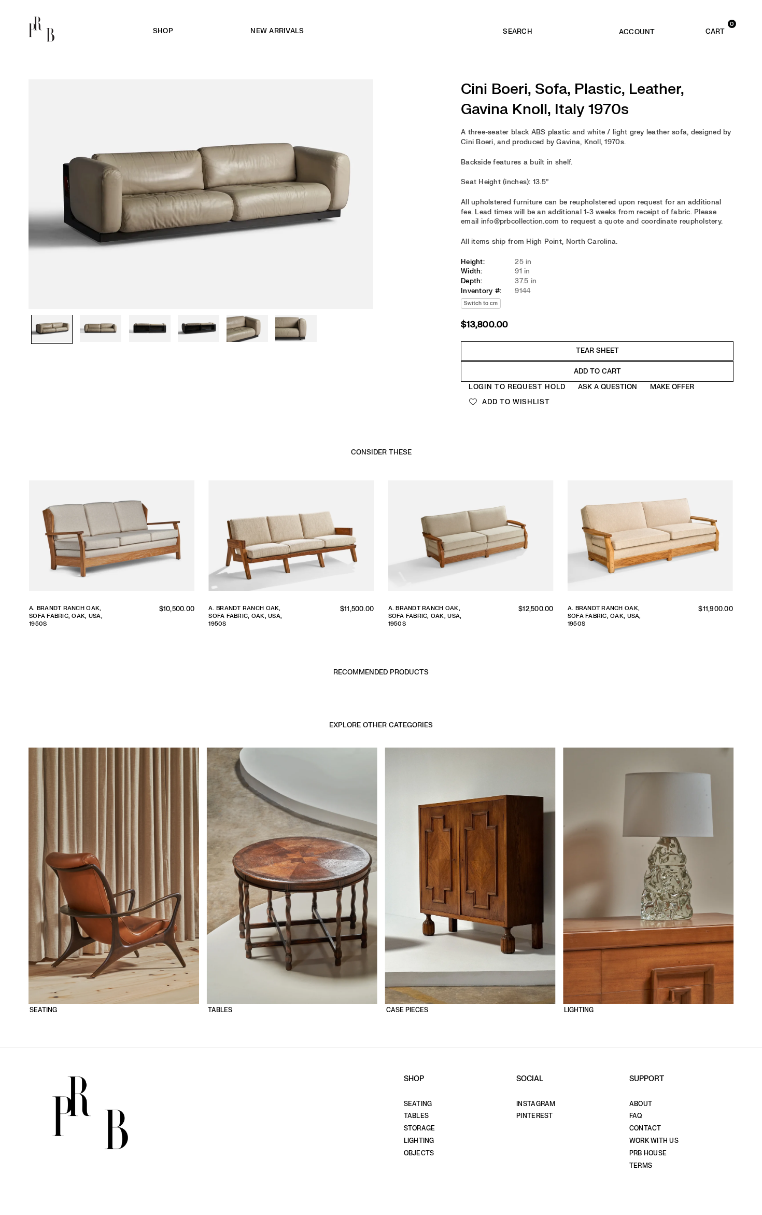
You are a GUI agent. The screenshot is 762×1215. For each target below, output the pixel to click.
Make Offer (672, 386)
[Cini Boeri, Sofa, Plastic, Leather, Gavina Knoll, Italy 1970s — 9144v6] (296, 329)
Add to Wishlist (515, 401)
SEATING (418, 1104)
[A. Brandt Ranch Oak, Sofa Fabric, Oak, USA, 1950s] (111, 538)
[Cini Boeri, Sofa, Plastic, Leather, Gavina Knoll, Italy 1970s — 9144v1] (52, 329)
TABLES (416, 1116)
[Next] (360, 171)
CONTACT (645, 1128)
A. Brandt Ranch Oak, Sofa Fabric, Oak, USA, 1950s (66, 616)
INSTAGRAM (535, 1104)
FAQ (635, 1116)
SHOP (163, 30)
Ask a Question (607, 386)
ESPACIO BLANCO (426, 31)
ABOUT (640, 1104)
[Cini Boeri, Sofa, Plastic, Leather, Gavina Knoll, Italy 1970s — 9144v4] (198, 329)
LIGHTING (419, 1141)
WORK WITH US (654, 1141)
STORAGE (419, 1128)
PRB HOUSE (648, 1153)
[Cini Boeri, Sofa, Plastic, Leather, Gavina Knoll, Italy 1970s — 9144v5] (247, 329)
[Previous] (41, 171)
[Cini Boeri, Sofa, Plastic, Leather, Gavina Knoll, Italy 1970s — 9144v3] (150, 329)
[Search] (517, 29)
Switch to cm (481, 303)
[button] (700, 29)
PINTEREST (534, 1116)
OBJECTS (419, 1153)
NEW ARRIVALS (277, 30)
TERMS (640, 1166)
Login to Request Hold (517, 386)
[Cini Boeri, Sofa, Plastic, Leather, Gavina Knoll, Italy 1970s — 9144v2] (100, 329)
